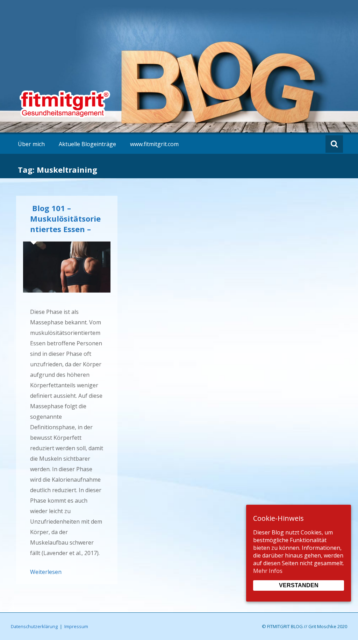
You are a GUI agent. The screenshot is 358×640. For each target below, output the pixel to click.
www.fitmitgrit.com (154, 144)
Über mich (31, 144)
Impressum (76, 626)
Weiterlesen (46, 572)
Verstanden (298, 585)
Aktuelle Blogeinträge (87, 144)
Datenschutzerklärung (34, 626)
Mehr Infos (267, 571)
